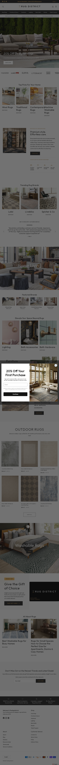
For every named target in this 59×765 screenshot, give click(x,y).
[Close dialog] (56, 365)
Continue (15, 394)
